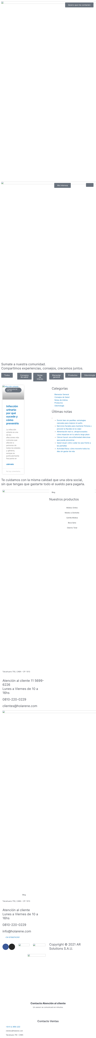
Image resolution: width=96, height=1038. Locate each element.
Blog (24, 895)
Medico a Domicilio (72, 513)
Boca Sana (72, 523)
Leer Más (10, 464)
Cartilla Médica (72, 518)
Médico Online (72, 508)
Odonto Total (72, 528)
